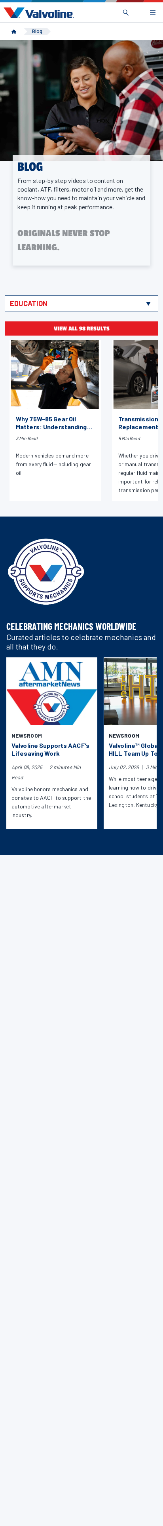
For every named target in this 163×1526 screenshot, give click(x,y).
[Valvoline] (37, 12)
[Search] (126, 12)
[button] (81, 304)
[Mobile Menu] (152, 12)
